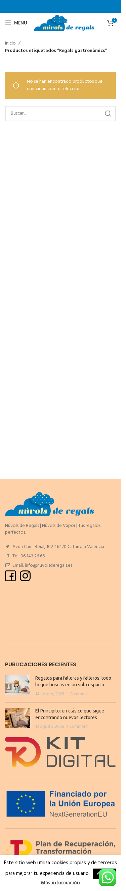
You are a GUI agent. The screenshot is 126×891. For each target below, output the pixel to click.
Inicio (10, 43)
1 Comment (77, 694)
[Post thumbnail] (17, 686)
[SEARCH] (108, 113)
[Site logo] (64, 23)
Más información (60, 883)
